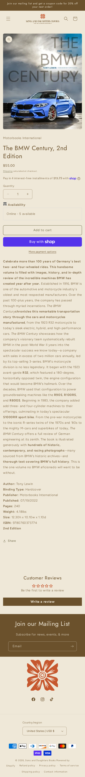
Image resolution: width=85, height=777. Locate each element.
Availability (16, 205)
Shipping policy (31, 771)
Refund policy (27, 765)
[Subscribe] (72, 646)
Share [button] (12, 541)
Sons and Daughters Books (40, 760)
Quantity (8, 185)
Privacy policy (47, 765)
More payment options (42, 251)
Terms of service (69, 765)
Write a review (42, 602)
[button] (8, 18)
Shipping (8, 171)
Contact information (55, 771)
